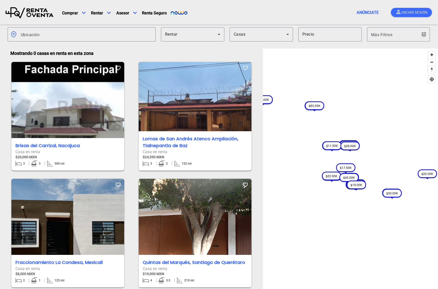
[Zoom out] (431, 62)
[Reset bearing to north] (431, 69)
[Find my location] (431, 79)
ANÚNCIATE (368, 12)
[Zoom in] (431, 54)
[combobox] (86, 34)
